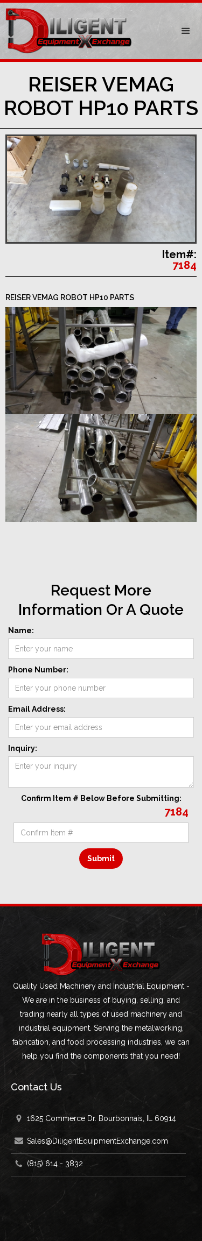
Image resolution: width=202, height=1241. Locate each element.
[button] (186, 31)
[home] (85, 31)
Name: (21, 630)
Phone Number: (38, 669)
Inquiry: (22, 748)
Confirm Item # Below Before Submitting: (101, 798)
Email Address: (37, 709)
